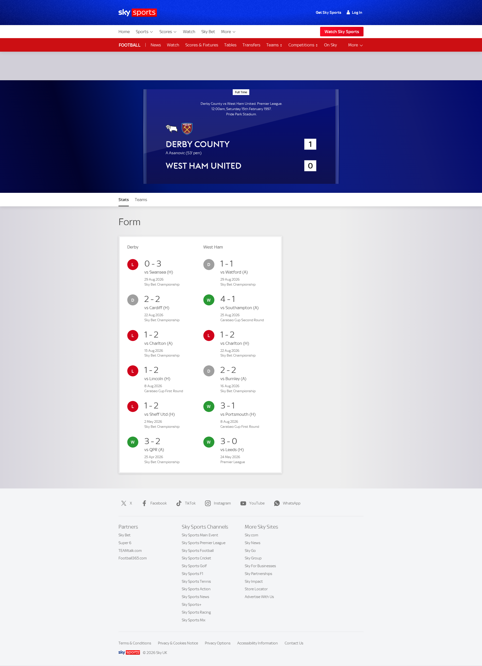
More (226, 31)
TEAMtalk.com (130, 550)
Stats (123, 199)
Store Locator (256, 589)
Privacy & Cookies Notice (178, 643)
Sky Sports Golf (194, 566)
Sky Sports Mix (193, 620)
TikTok (190, 503)
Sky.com (251, 535)
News (156, 44)
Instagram (222, 503)
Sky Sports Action (196, 589)
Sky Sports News (195, 597)
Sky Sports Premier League (203, 543)
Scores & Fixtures (201, 44)
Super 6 (124, 543)
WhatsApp (291, 503)
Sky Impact (254, 581)
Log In (357, 12)
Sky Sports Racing (196, 612)
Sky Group (253, 558)
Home (124, 31)
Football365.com (132, 558)
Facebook (158, 503)
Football (130, 45)
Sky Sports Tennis (196, 581)
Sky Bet (208, 31)
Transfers (251, 44)
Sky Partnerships (258, 573)
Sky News (252, 543)
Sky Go (250, 550)
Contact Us (294, 643)
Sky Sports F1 (192, 573)
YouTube (257, 503)
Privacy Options (217, 643)
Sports (142, 31)
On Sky (330, 44)
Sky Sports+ (192, 604)
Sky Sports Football (198, 550)
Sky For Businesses (260, 566)
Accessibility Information (257, 643)
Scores (165, 31)
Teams (273, 44)
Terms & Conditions (134, 643)
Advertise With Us (259, 597)
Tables (230, 44)
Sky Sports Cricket (196, 558)
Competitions (301, 44)
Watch (189, 31)
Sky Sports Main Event (200, 535)
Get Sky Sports (328, 12)
